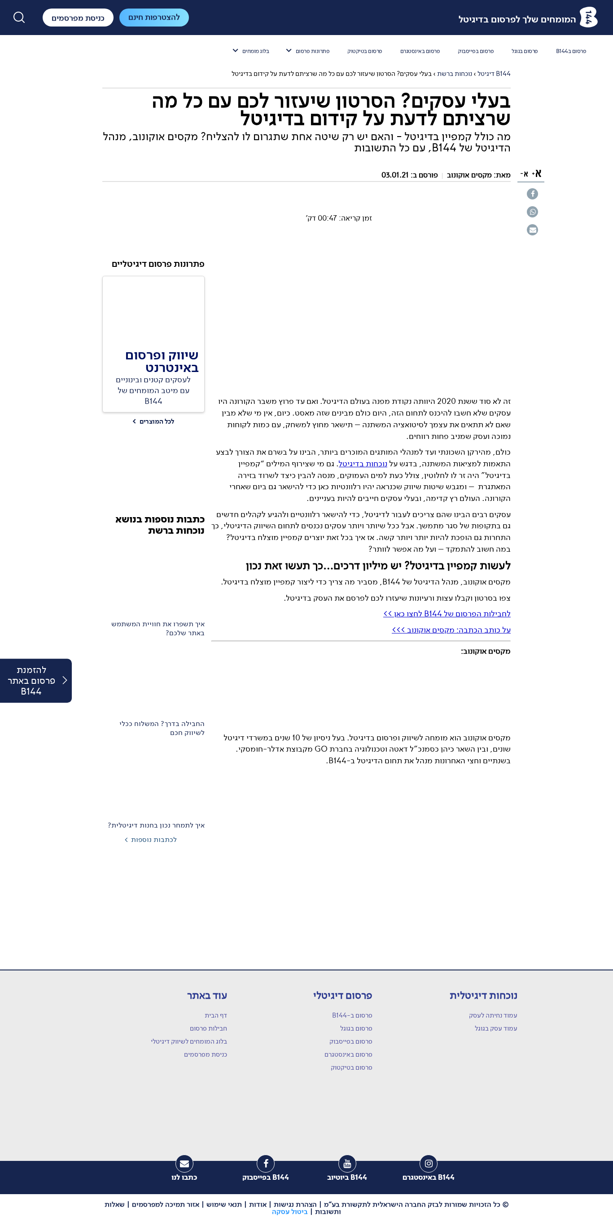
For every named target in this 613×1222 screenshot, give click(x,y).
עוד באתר (207, 995)
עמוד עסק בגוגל (496, 1028)
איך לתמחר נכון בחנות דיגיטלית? (156, 825)
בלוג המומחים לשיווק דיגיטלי (189, 1041)
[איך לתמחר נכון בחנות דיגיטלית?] (153, 779)
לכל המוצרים (153, 421)
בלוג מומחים (255, 51)
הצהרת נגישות (295, 1204)
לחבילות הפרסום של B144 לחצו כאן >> (447, 613)
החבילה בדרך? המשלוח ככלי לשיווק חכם (162, 728)
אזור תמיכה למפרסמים (165, 1204)
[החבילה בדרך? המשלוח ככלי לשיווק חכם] (153, 680)
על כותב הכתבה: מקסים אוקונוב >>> (451, 629)
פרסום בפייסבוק (476, 51)
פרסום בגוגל (525, 51)
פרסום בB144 (571, 51)
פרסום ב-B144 (352, 1015)
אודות (258, 1204)
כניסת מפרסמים (205, 1054)
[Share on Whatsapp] (532, 211)
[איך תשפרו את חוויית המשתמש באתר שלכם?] (153, 580)
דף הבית (216, 1015)
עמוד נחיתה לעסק (493, 1015)
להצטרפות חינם (154, 17)
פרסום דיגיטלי (342, 995)
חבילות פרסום (208, 1028)
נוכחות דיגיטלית (483, 995)
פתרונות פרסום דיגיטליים (158, 264)
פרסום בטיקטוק (364, 51)
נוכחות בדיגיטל (363, 463)
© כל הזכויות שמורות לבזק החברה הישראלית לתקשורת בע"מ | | (307, 1208)
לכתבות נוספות (154, 839)
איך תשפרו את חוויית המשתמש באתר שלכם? (158, 629)
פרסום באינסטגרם (420, 51)
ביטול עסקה (290, 1211)
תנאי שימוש (224, 1204)
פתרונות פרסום (313, 51)
